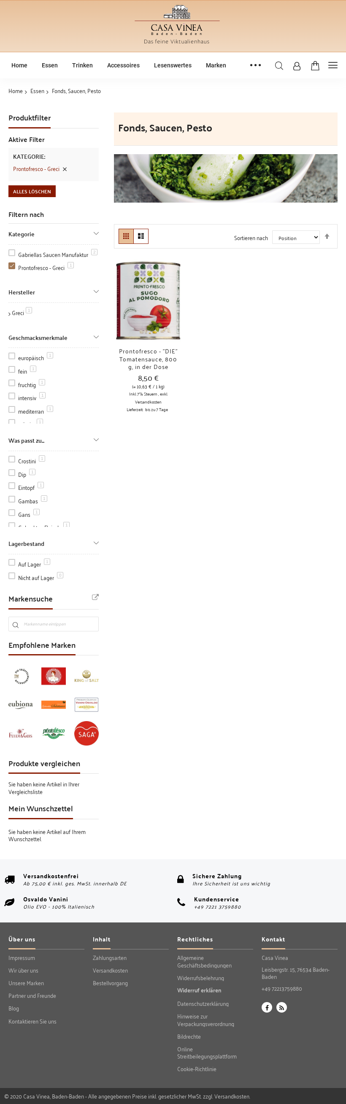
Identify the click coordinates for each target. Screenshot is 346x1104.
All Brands (95, 597)
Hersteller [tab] (21, 291)
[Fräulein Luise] (53, 676)
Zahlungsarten (110, 957)
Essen (37, 90)
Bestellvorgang (110, 982)
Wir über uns (23, 970)
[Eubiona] (20, 704)
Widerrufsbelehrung (200, 977)
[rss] (281, 1007)
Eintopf (30, 487)
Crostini (30, 460)
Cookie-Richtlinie (196, 1068)
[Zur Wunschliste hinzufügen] (148, 309)
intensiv (31, 397)
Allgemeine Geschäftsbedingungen (204, 961)
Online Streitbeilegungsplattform (207, 1052)
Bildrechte (189, 1036)
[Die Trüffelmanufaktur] (20, 676)
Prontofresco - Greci (45, 267)
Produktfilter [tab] (29, 118)
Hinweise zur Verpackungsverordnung (205, 1019)
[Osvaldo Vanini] (86, 704)
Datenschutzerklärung (203, 1003)
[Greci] (53, 733)
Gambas (32, 500)
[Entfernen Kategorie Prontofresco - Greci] (64, 168)
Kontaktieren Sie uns (32, 1021)
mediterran (34, 411)
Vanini (58, 898)
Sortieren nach (251, 237)
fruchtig (30, 384)
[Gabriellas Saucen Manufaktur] (53, 704)
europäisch (34, 357)
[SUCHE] (279, 66)
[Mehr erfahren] (128, 309)
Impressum (21, 957)
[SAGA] (86, 733)
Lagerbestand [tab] (26, 543)
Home (15, 90)
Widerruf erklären (199, 990)
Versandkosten (148, 402)
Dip (26, 474)
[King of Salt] (86, 676)
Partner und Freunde (32, 995)
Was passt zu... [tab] (26, 439)
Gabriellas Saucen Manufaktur (57, 254)
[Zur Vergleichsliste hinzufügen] (168, 309)
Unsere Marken (26, 982)
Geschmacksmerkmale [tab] (38, 337)
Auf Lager (33, 564)
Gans (28, 514)
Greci (22, 312)
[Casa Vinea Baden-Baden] (177, 45)
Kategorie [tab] (21, 233)
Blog (13, 1008)
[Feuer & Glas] (20, 733)
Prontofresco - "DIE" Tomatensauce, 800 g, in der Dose (148, 358)
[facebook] (267, 1007)
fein (26, 371)
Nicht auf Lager (40, 577)
